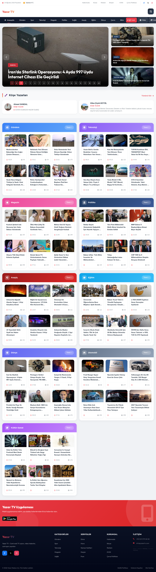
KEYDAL (145, 548)
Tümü (68, 127)
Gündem (22, 20)
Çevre (113, 20)
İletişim (111, 3)
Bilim (122, 20)
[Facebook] (144, 3)
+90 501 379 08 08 (142, 539)
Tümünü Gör (146, 96)
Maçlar (83, 552)
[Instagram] (152, 3)
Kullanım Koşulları (137, 568)
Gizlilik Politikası (123, 568)
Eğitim (93, 20)
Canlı (133, 20)
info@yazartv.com (142, 543)
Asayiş (84, 20)
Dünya (103, 20)
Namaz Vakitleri (86, 548)
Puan (82, 556)
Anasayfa (10, 20)
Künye (95, 3)
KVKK (121, 3)
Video (144, 20)
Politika (64, 20)
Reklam (103, 3)
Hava (83, 544)
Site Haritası (149, 568)
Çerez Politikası (132, 3)
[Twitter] (148, 3)
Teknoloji (42, 20)
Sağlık (74, 20)
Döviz (83, 539)
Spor (32, 20)
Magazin (54, 20)
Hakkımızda (86, 3)
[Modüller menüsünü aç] (151, 11)
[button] (104, 57)
